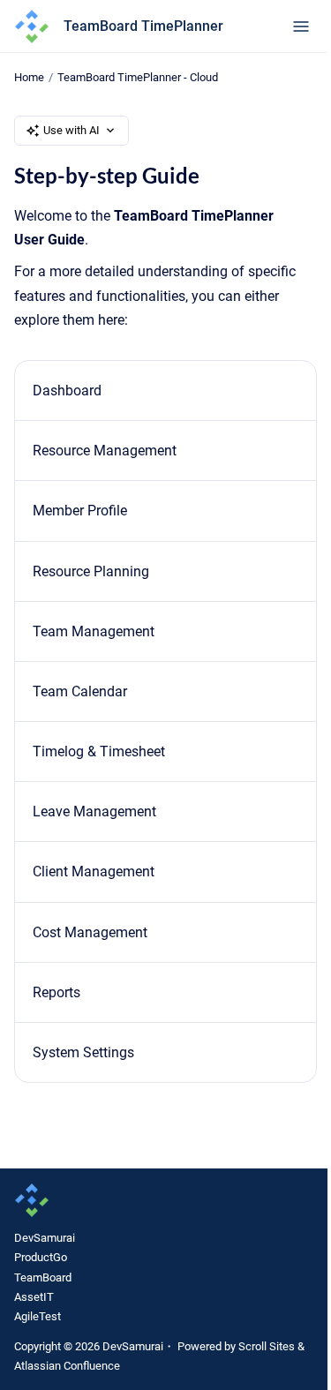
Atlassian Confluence (67, 1365)
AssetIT (34, 1297)
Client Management (93, 871)
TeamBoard (42, 1277)
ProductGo (40, 1257)
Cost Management (90, 932)
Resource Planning (91, 571)
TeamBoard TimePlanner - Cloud (137, 77)
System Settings (83, 1052)
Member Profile (80, 510)
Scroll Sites (266, 1346)
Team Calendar (80, 691)
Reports (56, 992)
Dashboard (67, 390)
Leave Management (94, 811)
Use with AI (71, 130)
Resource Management (105, 450)
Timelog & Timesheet (99, 751)
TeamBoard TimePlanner (143, 26)
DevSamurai (44, 1237)
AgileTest (37, 1316)
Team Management (93, 631)
